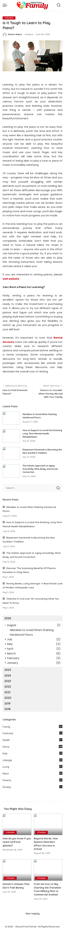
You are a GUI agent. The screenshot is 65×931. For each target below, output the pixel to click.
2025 (7, 670)
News (6, 773)
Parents (7, 780)
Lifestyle (9, 18)
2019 (7, 703)
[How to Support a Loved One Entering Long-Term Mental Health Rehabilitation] (11, 435)
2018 (7, 709)
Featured (8, 733)
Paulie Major (15, 34)
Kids (5, 753)
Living (6, 766)
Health (6, 740)
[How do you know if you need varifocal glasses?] (17, 824)
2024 (7, 675)
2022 (7, 686)
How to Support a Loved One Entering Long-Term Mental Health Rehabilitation (42, 433)
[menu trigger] (6, 5)
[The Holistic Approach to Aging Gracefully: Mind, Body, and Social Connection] (11, 471)
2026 (7, 618)
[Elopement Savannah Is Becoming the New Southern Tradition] (11, 453)
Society (7, 787)
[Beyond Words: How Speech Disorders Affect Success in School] (48, 824)
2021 (7, 692)
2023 (7, 681)
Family (6, 726)
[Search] (59, 5)
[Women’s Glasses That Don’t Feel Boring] (17, 870)
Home (6, 746)
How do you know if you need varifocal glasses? (17, 842)
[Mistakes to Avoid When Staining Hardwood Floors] (11, 418)
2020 (7, 698)
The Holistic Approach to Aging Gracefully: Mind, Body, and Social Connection (40, 468)
